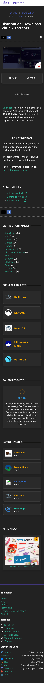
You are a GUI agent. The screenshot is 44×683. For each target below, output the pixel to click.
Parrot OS (20, 359)
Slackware (10, 262)
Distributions (10, 625)
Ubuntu (8, 268)
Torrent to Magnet (12, 638)
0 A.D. (22, 397)
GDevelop (19, 508)
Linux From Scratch (15, 252)
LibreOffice (20, 481)
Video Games (11, 631)
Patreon (7, 671)
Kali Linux (20, 297)
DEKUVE (19, 312)
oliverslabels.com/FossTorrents (22, 566)
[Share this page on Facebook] (9, 37)
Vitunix (6, 107)
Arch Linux (17, 16)
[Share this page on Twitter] (3, 37)
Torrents (12, 13)
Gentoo (8, 242)
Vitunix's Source (15, 200)
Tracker (7, 641)
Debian (8, 239)
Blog (3, 601)
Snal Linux (19, 452)
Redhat (8, 255)
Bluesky (8, 658)
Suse (7, 265)
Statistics (5, 614)
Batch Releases (11, 635)
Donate (4, 604)
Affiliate (8, 529)
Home (4, 598)
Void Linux (10, 271)
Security (9, 258)
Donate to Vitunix (16, 196)
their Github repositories (15, 170)
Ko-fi (6, 674)
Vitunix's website (16, 193)
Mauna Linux (21, 467)
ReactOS (19, 328)
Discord (8, 668)
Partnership (7, 607)
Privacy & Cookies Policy (13, 611)
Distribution (28, 13)
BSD (7, 236)
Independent (11, 249)
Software (8, 628)
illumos (8, 246)
